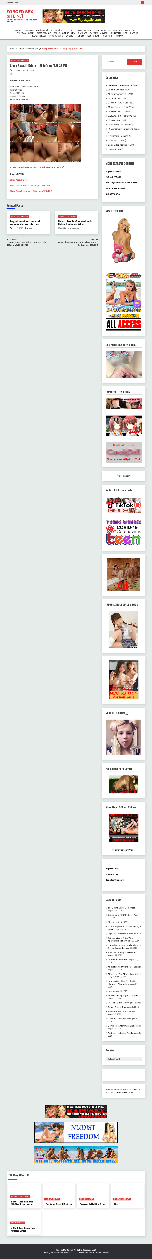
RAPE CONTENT (85, 30)
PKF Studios (56, 30)
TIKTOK (119, 36)
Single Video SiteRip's (19, 60)
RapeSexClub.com (115, 880)
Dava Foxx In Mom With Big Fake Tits (125, 1026)
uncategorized (114, 149)
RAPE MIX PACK (39, 36)
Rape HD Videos (113, 171)
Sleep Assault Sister (19, 180)
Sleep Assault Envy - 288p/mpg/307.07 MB (30, 185)
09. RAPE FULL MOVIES (118, 124)
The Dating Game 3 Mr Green (121, 907)
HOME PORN (107, 36)
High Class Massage (117, 933)
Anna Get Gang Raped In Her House (124, 995)
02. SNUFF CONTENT (117, 94)
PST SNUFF (70, 30)
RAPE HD (134, 33)
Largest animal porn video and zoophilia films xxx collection (25, 222)
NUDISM (80, 36)
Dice (110, 922)
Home (18, 30)
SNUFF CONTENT (102, 30)
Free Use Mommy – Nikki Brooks (123, 952)
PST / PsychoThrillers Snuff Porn (121, 182)
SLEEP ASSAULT (44, 33)
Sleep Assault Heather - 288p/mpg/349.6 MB (31, 191)
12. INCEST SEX (114, 140)
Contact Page (12, 3)
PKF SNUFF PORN (113, 177)
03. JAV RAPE (114, 98)
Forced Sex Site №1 (20, 14)
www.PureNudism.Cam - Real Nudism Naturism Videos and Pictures (123, 1091)
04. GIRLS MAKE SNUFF (118, 102)
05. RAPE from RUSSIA (118, 107)
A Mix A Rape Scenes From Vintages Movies (23, 1229)
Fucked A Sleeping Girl (118, 1018)
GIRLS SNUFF (131, 30)
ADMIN (31, 70)
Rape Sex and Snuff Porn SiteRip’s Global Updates (22, 1203)
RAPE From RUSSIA (25, 33)
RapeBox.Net (112, 868)
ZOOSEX (70, 36)
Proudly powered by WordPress (58, 1252)
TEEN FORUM (93, 36)
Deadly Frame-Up (116, 1007)
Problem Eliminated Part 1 (120, 1033)
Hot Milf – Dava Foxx (117, 1002)
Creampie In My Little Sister (120, 915)
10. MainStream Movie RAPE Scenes (124, 129)
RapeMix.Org (112, 874)
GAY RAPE (82, 33)
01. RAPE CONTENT (116, 89)
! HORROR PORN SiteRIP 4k (36, 30)
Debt (110, 991)
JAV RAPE (117, 30)
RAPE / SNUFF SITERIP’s (64, 33)
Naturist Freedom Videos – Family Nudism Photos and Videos (75, 222)
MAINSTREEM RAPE (118, 33)
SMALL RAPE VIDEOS (115, 188)
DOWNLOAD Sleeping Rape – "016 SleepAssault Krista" (37, 167)
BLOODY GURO (56, 36)
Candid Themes (102, 1252)
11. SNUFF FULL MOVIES (118, 136)
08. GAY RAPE (114, 120)
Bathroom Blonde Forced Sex (121, 1011)
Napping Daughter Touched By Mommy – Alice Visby (122, 982)
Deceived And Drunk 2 (118, 959)
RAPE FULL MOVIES (98, 33)
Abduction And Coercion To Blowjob (124, 967)
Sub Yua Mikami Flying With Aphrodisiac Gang (120, 939)
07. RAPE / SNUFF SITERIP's (120, 116)
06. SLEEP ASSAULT (116, 111)
